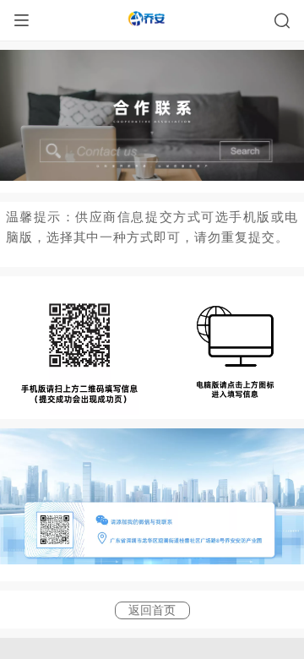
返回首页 (152, 610)
